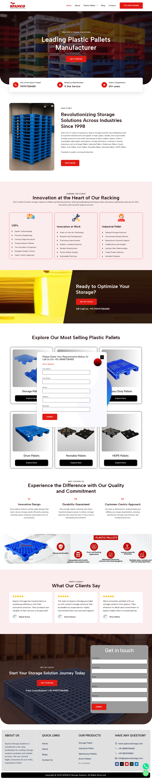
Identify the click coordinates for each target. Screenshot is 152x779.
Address (45, 397)
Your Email (46, 378)
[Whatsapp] (146, 773)
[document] (76, 389)
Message (45, 406)
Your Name (46, 369)
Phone (44, 387)
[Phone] (146, 766)
